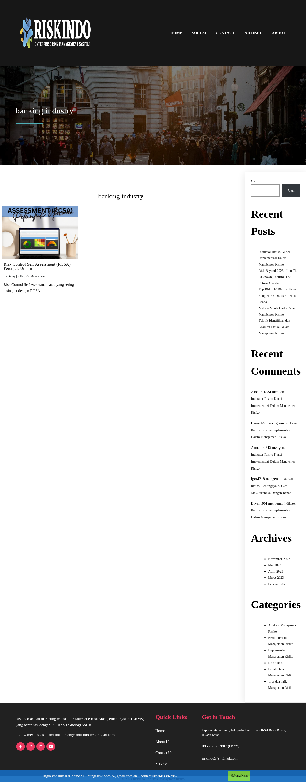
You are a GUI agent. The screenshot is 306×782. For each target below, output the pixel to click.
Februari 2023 (277, 584)
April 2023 (275, 571)
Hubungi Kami (239, 775)
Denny (11, 276)
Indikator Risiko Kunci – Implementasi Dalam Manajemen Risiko (275, 258)
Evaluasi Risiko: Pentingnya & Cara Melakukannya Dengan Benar (272, 486)
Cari (254, 181)
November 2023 (279, 559)
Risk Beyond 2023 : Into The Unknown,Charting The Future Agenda (278, 277)
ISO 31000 (275, 663)
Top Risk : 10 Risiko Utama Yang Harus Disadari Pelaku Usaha (278, 296)
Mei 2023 (274, 565)
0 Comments (38, 276)
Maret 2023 (276, 577)
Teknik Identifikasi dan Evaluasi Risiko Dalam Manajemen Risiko (274, 327)
